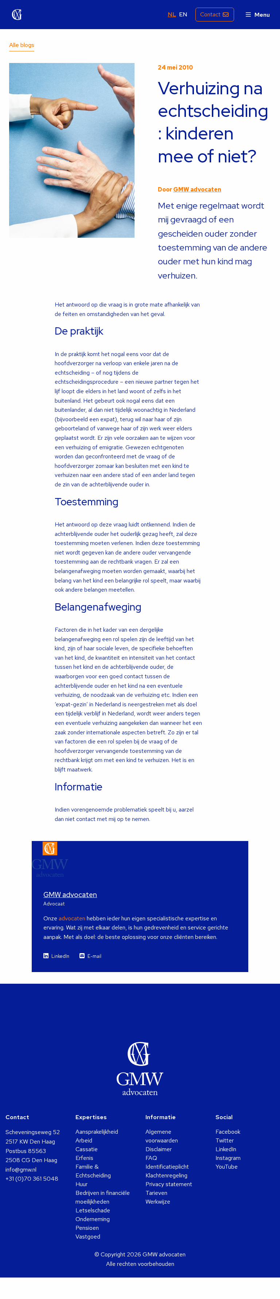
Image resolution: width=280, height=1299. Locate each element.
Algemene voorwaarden (161, 1136)
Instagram (228, 1158)
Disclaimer (158, 1149)
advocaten (72, 918)
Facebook (227, 1132)
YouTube (226, 1166)
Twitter (224, 1140)
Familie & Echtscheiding (93, 1171)
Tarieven (156, 1193)
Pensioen (87, 1228)
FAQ (151, 1158)
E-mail (94, 956)
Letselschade (92, 1210)
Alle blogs (21, 45)
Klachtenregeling (166, 1175)
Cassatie (86, 1149)
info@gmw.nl (20, 1169)
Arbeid (83, 1140)
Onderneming (92, 1219)
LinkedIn (60, 956)
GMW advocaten (17, 14)
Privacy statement (168, 1184)
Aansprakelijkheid (96, 1132)
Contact (210, 14)
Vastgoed (87, 1236)
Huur (81, 1184)
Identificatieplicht (167, 1166)
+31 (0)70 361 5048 (31, 1178)
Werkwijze (157, 1201)
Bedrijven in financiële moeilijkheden (102, 1197)
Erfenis (84, 1158)
